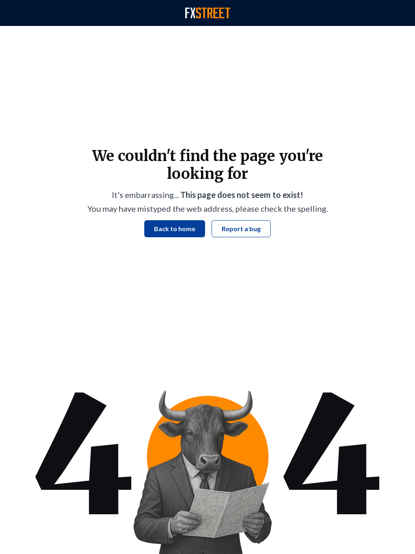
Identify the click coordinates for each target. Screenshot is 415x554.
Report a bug (241, 228)
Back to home (174, 228)
